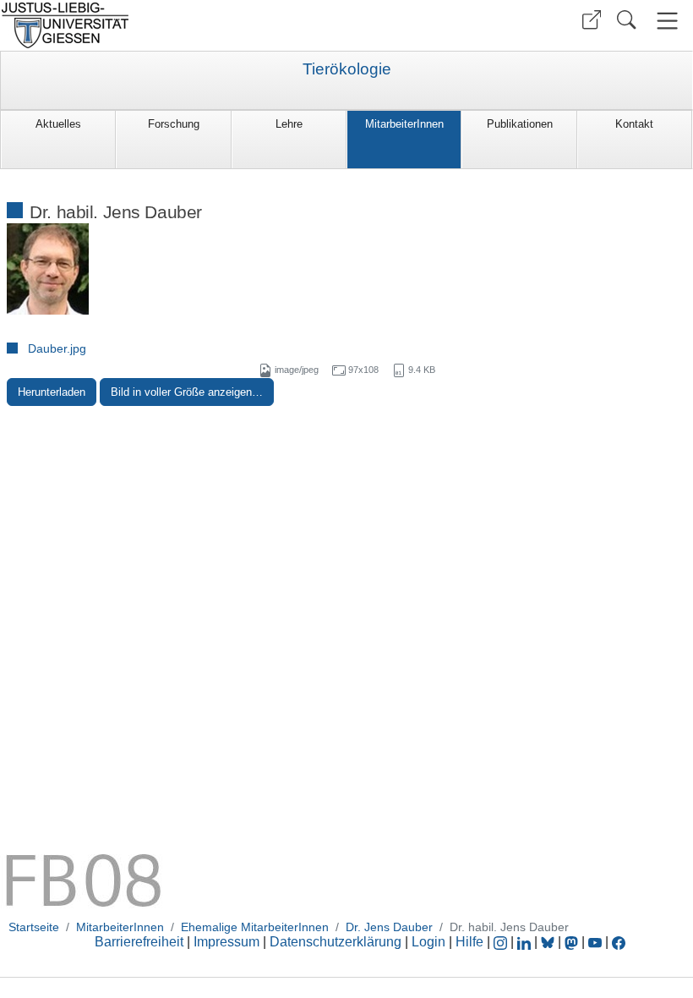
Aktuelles (58, 124)
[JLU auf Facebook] (618, 942)
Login (430, 942)
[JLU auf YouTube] (595, 942)
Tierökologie (347, 69)
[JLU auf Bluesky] (549, 942)
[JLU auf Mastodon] (573, 942)
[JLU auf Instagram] (502, 942)
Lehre (289, 124)
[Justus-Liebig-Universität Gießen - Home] (171, 25)
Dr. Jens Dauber (389, 927)
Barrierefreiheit (139, 942)
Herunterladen (51, 392)
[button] (591, 20)
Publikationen (520, 124)
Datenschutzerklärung (335, 942)
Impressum (226, 942)
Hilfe (469, 942)
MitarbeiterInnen (404, 124)
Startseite (33, 927)
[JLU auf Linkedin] (525, 942)
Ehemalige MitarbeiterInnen (255, 927)
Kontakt (634, 124)
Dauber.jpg (57, 348)
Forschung (173, 124)
